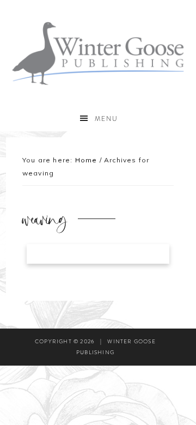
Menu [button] (106, 119)
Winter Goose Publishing (98, 53)
